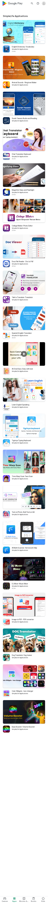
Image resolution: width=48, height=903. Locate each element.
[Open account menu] (44, 3)
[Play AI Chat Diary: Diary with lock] (24, 354)
